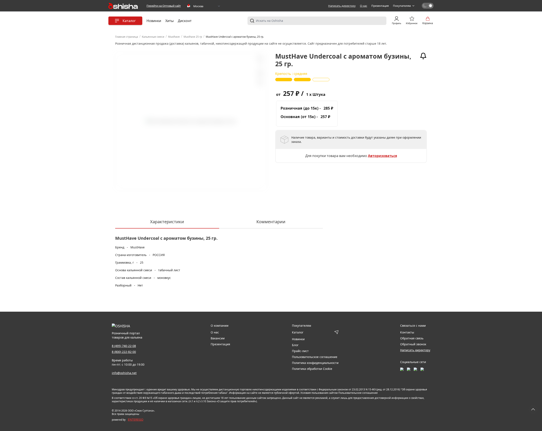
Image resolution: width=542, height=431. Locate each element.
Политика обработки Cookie (312, 369)
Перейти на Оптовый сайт (164, 5)
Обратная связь (411, 338)
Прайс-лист (300, 351)
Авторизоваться (382, 155)
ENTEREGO (135, 419)
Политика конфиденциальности (315, 363)
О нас (363, 5)
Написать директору (342, 5)
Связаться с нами (413, 326)
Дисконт (185, 20)
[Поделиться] (259, 83)
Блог (295, 345)
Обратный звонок (413, 344)
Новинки (154, 20)
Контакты (407, 332)
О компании (219, 326)
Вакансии (218, 338)
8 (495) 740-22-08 (124, 346)
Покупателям (402, 5)
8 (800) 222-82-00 (124, 352)
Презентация (380, 5)
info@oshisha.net (124, 373)
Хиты (169, 20)
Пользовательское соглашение (314, 357)
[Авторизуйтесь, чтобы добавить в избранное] (260, 73)
